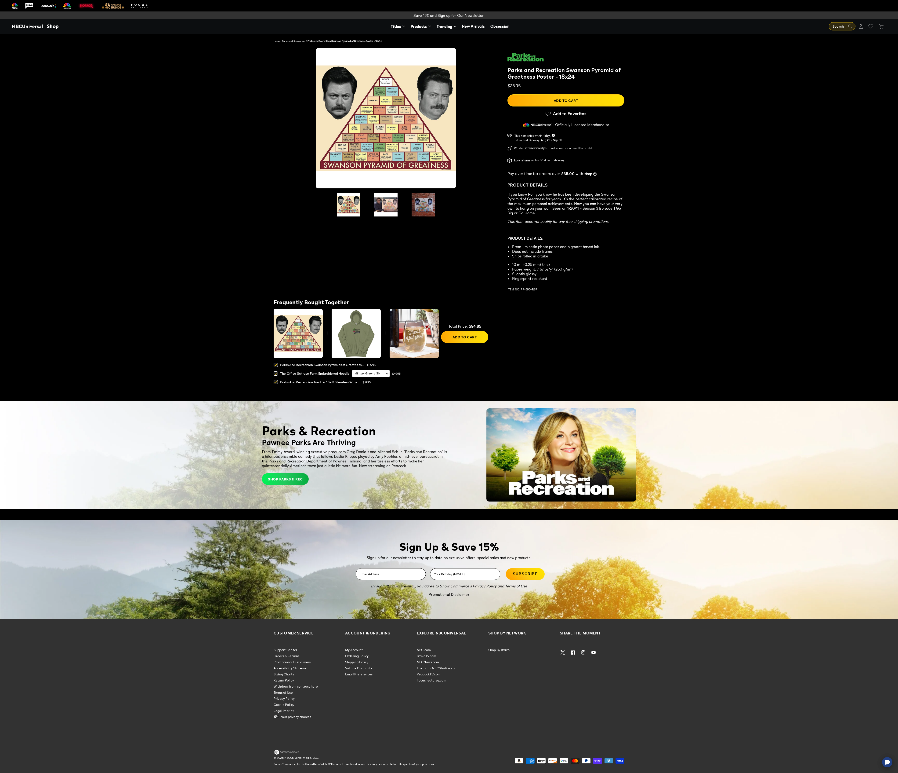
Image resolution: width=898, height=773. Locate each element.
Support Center (285, 650)
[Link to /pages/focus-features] (139, 6)
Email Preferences (359, 674)
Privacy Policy (284, 698)
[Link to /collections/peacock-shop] (48, 6)
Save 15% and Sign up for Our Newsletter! (449, 15)
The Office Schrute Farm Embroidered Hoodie (315, 373)
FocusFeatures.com (431, 680)
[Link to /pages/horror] (86, 5)
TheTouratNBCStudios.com (437, 668)
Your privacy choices (295, 717)
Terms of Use (283, 692)
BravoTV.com (426, 656)
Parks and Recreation (294, 41)
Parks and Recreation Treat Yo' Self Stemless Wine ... (320, 382)
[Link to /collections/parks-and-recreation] (565, 57)
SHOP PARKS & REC (285, 479)
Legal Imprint (284, 711)
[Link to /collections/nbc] (15, 6)
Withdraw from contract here (296, 686)
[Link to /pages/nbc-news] (67, 6)
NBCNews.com (428, 662)
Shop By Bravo (499, 650)
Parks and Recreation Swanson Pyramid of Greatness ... (322, 365)
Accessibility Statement (292, 668)
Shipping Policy (356, 662)
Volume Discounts (358, 668)
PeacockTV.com (429, 674)
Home (277, 41)
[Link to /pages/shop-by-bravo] (29, 6)
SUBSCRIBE (525, 574)
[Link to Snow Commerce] (287, 753)
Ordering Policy (357, 656)
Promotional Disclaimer (449, 594)
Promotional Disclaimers (292, 662)
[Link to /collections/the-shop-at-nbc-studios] (113, 6)
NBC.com (424, 650)
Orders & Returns (286, 656)
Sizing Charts (284, 674)
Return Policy (284, 680)
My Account (354, 650)
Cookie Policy (284, 705)
